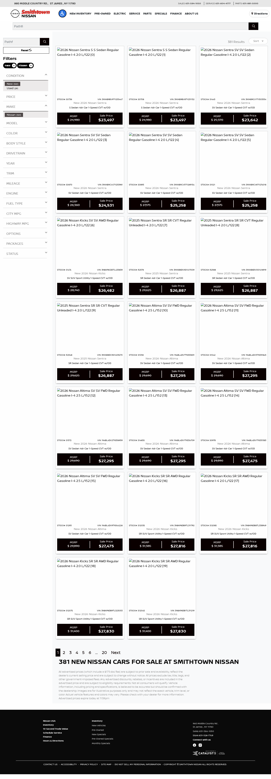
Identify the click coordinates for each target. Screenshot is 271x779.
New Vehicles (99, 725)
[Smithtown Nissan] (30, 13)
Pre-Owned (98, 730)
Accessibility (69, 764)
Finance (47, 737)
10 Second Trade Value (55, 729)
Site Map (106, 764)
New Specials (99, 734)
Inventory (48, 725)
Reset (25, 50)
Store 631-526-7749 (203, 735)
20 (104, 652)
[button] (62, 13)
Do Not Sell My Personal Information (138, 764)
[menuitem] (26, 84)
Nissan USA (49, 721)
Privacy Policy (89, 764)
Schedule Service (52, 733)
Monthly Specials (101, 743)
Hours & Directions (53, 741)
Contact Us (50, 764)
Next (115, 652)
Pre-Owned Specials (102, 738)
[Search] (253, 26)
